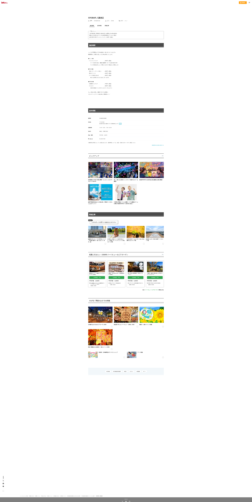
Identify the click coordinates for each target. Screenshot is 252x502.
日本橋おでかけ (56, 496)
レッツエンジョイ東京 (24, 496)
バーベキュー (148, 290)
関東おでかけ (31, 496)
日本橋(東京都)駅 (117, 371)
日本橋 (108, 371)
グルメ (131, 371)
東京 (125, 371)
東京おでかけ (43, 496)
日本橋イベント (63, 496)
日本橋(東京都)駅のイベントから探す (88, 496)
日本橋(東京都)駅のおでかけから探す (73, 496)
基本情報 (92, 110)
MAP (120, 123)
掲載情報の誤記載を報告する (158, 145)
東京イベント (49, 496)
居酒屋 (138, 371)
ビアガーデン (155, 290)
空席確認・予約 (97, 277)
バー (145, 371)
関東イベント (37, 496)
